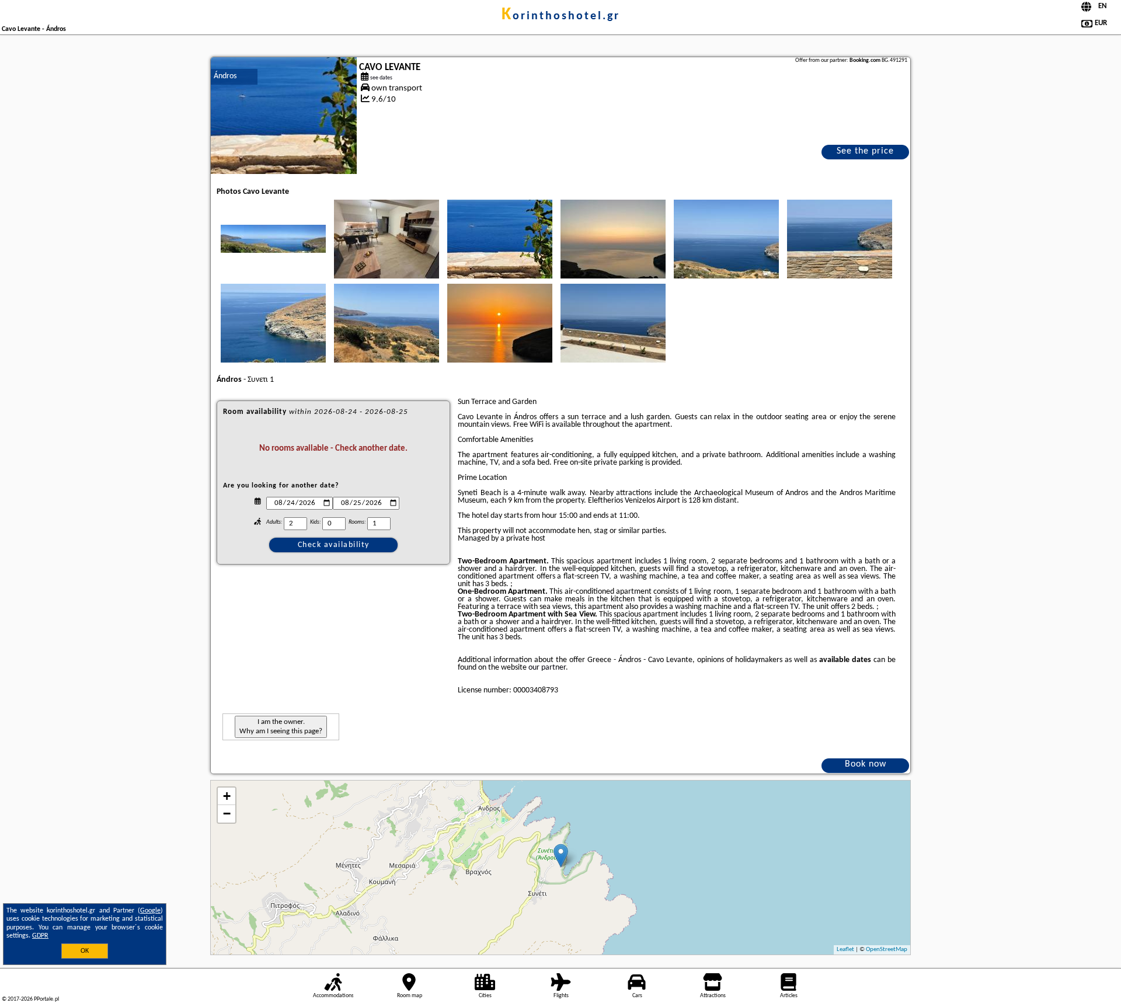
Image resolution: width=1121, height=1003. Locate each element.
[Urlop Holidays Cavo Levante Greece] (273, 239)
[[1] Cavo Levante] (284, 115)
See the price (865, 151)
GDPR (40, 935)
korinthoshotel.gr (561, 16)
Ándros (225, 76)
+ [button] (227, 796)
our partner (547, 667)
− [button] (227, 813)
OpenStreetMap (886, 949)
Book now (865, 764)
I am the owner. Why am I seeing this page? (280, 726)
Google (150, 910)
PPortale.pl (46, 999)
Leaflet (845, 949)
